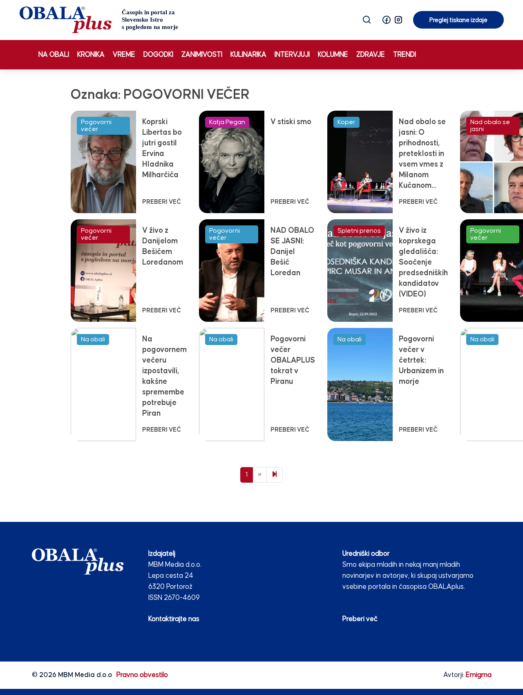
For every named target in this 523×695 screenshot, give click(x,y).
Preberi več (360, 619)
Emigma (479, 675)
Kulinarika (248, 54)
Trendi (404, 54)
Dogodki (158, 54)
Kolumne (333, 54)
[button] (386, 20)
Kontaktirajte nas (173, 619)
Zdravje (370, 54)
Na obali (53, 54)
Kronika (91, 54)
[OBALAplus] (99, 20)
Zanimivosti (201, 54)
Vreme (124, 54)
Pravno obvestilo (142, 675)
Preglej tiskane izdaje (458, 20)
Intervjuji (292, 54)
